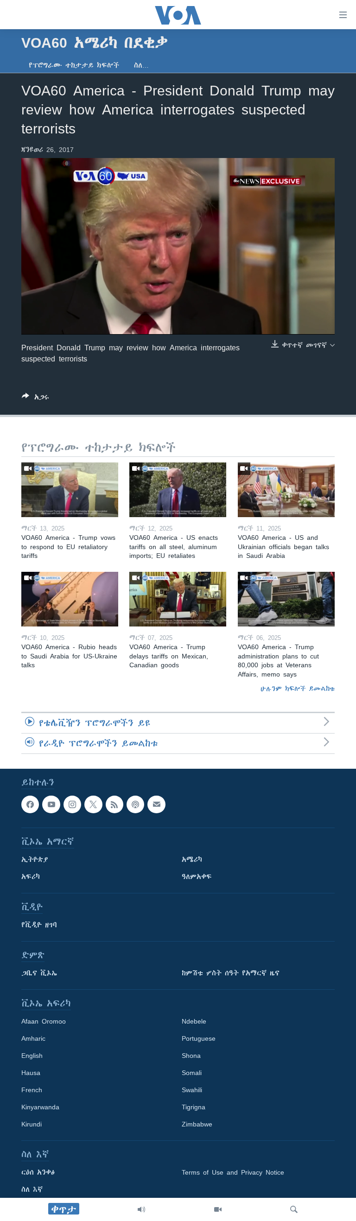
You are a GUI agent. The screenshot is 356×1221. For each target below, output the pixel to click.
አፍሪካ (30, 877)
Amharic (33, 1039)
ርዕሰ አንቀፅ (38, 1173)
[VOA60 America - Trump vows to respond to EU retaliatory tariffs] (69, 489)
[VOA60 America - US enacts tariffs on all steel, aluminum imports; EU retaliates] (177, 489)
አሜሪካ (192, 860)
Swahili (192, 1090)
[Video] (218, 1209)
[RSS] (114, 804)
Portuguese (199, 1039)
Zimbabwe (197, 1124)
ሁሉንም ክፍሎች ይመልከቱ (298, 688)
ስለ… (141, 65)
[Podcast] (135, 804)
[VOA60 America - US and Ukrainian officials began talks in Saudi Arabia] (286, 489)
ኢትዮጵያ (34, 860)
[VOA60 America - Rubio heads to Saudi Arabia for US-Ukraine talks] (69, 599)
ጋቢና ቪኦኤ (39, 973)
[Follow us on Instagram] (72, 804)
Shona (191, 1056)
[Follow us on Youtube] (51, 804)
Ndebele (194, 1022)
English (32, 1056)
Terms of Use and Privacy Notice (233, 1173)
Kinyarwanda (40, 1107)
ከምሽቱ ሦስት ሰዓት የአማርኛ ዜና (231, 973)
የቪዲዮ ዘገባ (39, 925)
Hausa (30, 1073)
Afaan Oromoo (43, 1022)
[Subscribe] (156, 804)
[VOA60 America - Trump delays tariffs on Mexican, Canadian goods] (177, 599)
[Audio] (141, 1209)
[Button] (35, 398)
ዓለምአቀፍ (197, 877)
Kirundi (31, 1124)
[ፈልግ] (294, 1209)
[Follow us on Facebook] (30, 804)
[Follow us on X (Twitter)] (93, 804)
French (31, 1090)
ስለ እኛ (32, 1190)
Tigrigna (193, 1107)
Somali (192, 1073)
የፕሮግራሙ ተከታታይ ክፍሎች (74, 65)
